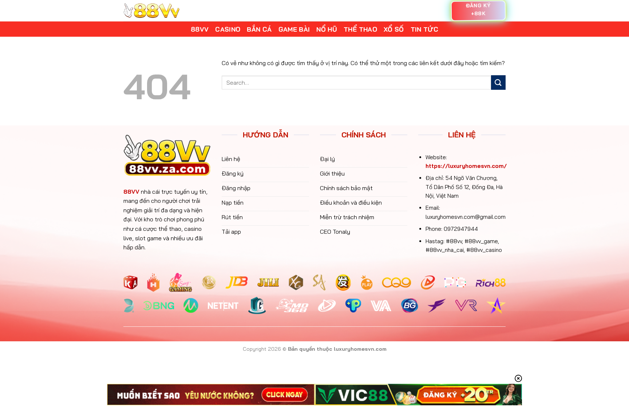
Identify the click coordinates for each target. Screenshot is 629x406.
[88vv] (151, 10)
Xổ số (394, 29)
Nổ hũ (326, 29)
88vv (200, 29)
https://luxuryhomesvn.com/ (466, 165)
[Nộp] (498, 82)
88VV (131, 191)
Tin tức (424, 29)
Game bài (294, 29)
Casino (227, 29)
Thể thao (360, 29)
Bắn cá (259, 29)
